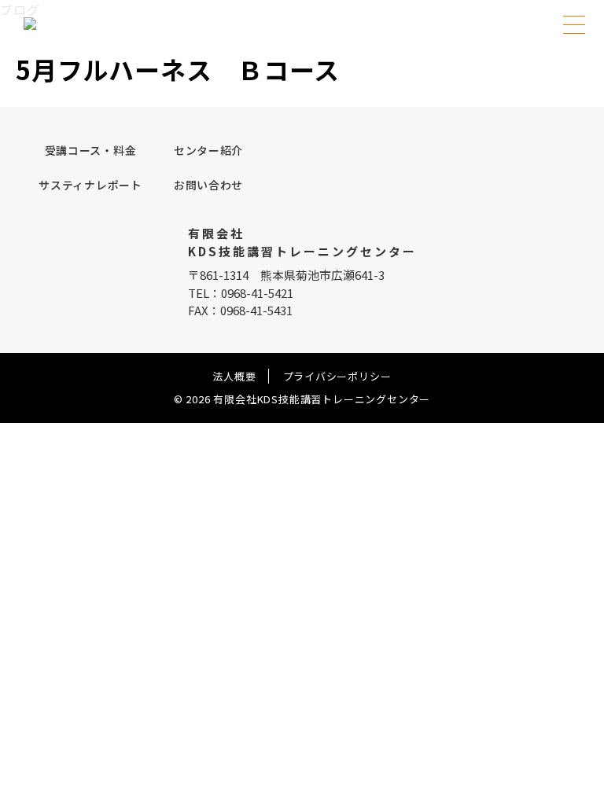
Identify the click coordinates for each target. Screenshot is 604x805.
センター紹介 (208, 150)
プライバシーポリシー (337, 376)
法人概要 (234, 376)
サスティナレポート (90, 185)
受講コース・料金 (91, 150)
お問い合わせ (208, 185)
